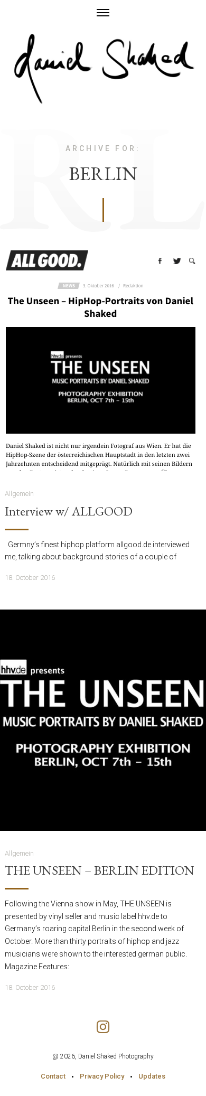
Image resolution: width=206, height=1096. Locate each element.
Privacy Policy (102, 1076)
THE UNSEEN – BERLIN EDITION (99, 870)
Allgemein (19, 494)
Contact (53, 1076)
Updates (151, 1076)
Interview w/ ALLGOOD (69, 511)
